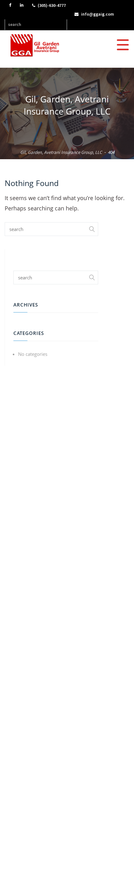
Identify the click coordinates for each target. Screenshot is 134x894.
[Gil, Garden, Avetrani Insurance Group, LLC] (37, 45)
